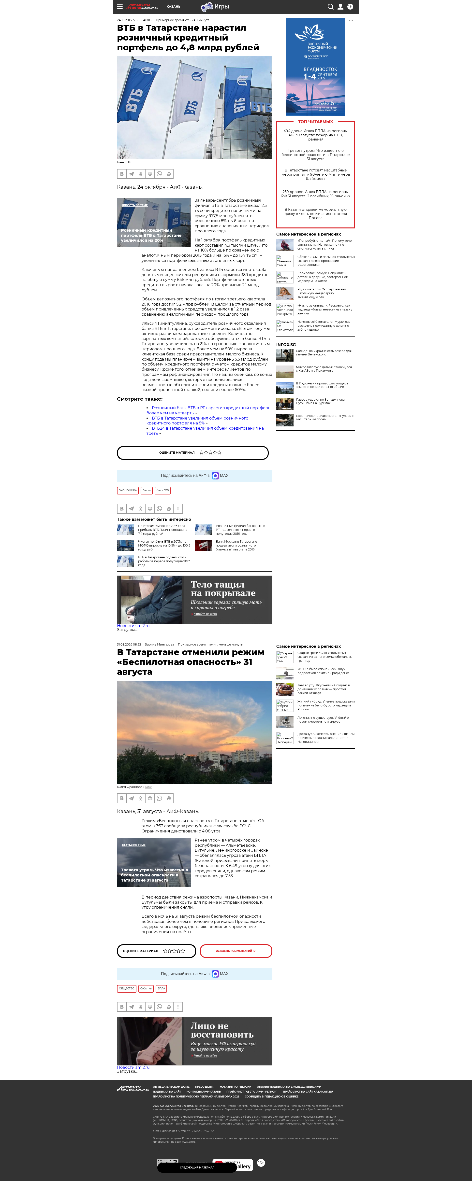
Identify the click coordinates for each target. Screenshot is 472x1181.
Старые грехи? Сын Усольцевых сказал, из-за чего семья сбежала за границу (325, 656)
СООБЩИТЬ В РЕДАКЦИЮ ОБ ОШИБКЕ (271, 1096)
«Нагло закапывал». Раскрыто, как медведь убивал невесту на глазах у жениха (325, 309)
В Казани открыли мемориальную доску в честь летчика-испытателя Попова (316, 214)
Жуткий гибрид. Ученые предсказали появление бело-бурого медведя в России (326, 705)
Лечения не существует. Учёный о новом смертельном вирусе (323, 719)
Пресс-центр (204, 1086)
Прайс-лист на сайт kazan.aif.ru (308, 1091)
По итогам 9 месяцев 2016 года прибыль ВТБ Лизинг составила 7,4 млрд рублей (162, 529)
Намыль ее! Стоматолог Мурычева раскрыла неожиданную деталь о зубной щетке (323, 325)
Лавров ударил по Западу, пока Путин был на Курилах (320, 401)
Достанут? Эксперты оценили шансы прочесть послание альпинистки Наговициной (325, 738)
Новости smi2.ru (133, 625)
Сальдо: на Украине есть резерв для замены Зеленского (324, 352)
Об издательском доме (171, 1086)
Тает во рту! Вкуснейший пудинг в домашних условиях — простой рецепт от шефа (323, 689)
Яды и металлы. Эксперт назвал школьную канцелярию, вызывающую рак (321, 293)
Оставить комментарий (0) (236, 951)
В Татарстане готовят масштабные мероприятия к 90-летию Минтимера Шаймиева (315, 174)
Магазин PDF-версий (235, 1086)
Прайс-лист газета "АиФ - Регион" (251, 1091)
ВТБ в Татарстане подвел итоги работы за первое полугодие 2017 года (164, 561)
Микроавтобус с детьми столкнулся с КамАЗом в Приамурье (324, 369)
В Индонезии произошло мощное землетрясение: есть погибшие (322, 385)
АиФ (148, 787)
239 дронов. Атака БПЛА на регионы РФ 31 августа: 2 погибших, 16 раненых (315, 194)
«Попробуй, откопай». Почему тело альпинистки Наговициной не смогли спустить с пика (324, 244)
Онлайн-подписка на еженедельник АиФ (289, 1086)
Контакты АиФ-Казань (204, 1091)
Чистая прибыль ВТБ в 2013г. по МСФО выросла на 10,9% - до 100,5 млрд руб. (164, 545)
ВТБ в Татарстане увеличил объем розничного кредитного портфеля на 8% (197, 421)
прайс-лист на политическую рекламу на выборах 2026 (196, 1096)
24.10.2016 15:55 (128, 20)
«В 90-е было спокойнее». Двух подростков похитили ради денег (323, 671)
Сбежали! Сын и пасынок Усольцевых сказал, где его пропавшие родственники (326, 261)
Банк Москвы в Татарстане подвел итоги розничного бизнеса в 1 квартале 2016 (236, 545)
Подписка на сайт (167, 1091)
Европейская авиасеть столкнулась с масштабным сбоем (325, 417)
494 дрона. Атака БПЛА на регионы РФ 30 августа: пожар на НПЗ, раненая (316, 135)
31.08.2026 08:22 (129, 644)
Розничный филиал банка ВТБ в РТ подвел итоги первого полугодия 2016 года (240, 529)
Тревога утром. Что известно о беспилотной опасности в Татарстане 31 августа (315, 155)
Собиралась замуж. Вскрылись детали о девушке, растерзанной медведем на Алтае (322, 277)
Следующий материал (197, 1167)
